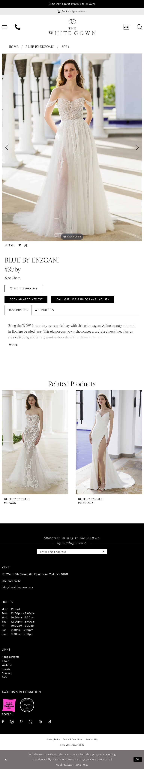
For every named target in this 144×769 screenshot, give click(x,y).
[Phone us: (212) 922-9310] (17, 27)
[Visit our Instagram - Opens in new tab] (12, 722)
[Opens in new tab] (9, 705)
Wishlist (7, 665)
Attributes (44, 310)
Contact (7, 673)
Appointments (11, 656)
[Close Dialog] (5, 759)
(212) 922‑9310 (11, 580)
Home (14, 46)
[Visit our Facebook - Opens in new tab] (3, 721)
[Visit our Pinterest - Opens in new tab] (21, 721)
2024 (65, 46)
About (5, 661)
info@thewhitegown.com (17, 587)
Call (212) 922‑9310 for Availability (83, 299)
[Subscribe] (102, 551)
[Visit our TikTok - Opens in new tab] (49, 721)
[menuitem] (17, 27)
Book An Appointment (26, 299)
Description (18, 310)
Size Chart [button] (12, 277)
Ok (138, 759)
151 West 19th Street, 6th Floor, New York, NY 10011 (35, 574)
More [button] (13, 345)
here (84, 764)
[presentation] (35, 442)
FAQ (4, 677)
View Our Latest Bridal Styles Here (72, 3)
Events (6, 669)
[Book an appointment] (126, 27)
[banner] (72, 27)
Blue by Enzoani (40, 46)
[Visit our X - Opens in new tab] (30, 721)
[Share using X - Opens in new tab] (25, 245)
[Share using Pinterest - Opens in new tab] (20, 245)
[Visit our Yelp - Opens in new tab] (40, 721)
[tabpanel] (72, 147)
